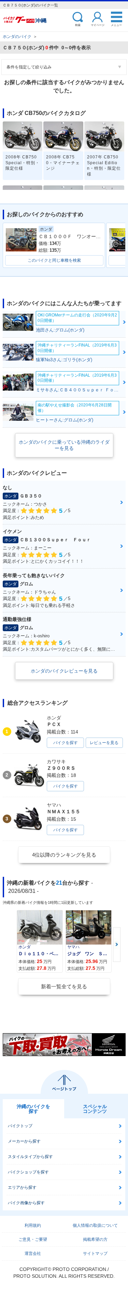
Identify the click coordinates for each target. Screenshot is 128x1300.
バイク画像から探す (26, 1202)
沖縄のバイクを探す (33, 1109)
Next (116, 944)
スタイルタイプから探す (30, 1156)
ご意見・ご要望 (32, 1239)
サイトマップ (95, 1253)
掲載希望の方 (95, 1239)
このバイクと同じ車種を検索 (54, 260)
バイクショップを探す (28, 1172)
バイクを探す (65, 742)
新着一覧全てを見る (64, 986)
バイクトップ (20, 1125)
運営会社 (33, 1253)
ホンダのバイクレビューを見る (64, 671)
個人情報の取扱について (95, 1225)
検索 (78, 24)
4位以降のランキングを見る (64, 855)
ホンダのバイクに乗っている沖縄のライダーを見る (64, 445)
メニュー (116, 24)
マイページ (97, 24)
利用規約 (33, 1225)
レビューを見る (104, 742)
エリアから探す (22, 1187)
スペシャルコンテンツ (95, 1109)
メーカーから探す (24, 1141)
